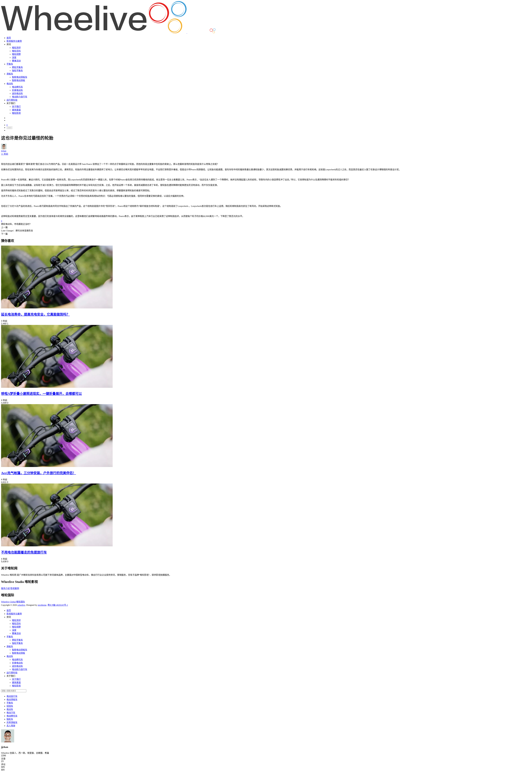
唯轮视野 (16, 54)
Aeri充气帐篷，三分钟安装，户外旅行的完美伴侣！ (38, 473)
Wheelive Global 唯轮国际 (13, 602)
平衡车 (10, 64)
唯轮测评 (16, 47)
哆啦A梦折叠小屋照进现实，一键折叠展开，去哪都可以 (41, 393)
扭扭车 (10, 706)
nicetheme (42, 605)
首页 (9, 38)
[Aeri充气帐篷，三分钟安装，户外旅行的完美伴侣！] (57, 466)
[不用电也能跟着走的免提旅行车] (57, 545)
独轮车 (10, 719)
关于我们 (16, 106)
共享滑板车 (12, 722)
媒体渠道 (16, 110)
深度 (14, 57)
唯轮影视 (16, 113)
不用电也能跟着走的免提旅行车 (24, 552)
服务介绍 (5, 588)
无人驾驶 (11, 726)
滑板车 (10, 74)
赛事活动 (16, 61)
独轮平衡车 (17, 70)
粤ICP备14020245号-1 (58, 605)
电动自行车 (12, 696)
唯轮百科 (16, 51)
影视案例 (14, 588)
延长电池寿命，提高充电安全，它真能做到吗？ (35, 314)
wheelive (21, 605)
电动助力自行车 (19, 97)
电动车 (10, 83)
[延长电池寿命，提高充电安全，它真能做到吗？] (57, 308)
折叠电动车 (17, 90)
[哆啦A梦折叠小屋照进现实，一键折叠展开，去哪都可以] (57, 387)
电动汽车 (11, 712)
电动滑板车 (12, 699)
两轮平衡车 (17, 67)
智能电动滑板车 (19, 77)
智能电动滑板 (18, 80)
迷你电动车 (17, 93)
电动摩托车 (17, 87)
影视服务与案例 (14, 41)
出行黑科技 (12, 100)
